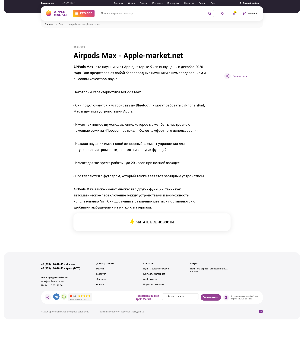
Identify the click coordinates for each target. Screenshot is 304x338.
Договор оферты (105, 263)
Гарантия (189, 3)
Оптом (131, 3)
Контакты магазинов (154, 274)
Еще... (214, 3)
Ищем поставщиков (153, 284)
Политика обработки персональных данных (209, 269)
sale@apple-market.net (52, 281)
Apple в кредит (150, 279)
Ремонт (203, 3)
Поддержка (173, 3)
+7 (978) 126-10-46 (52, 264)
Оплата (144, 3)
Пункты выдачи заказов (156, 268)
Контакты (157, 3)
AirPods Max (83, 67)
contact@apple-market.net (54, 277)
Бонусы (194, 263)
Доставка (118, 3)
